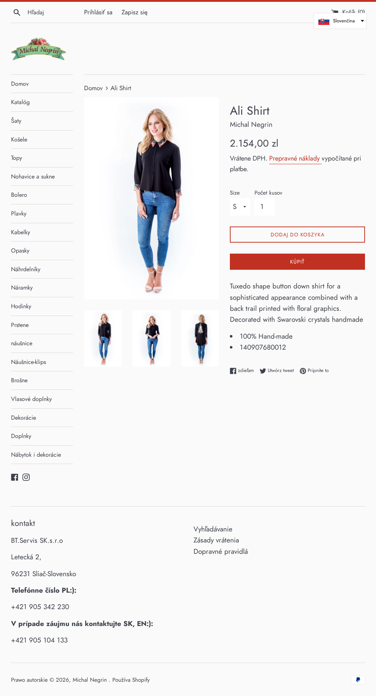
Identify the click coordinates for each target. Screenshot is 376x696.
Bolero (19, 195)
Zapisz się (135, 12)
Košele (19, 139)
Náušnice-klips (28, 362)
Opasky (20, 250)
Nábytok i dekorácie (36, 454)
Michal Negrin (91, 680)
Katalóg (20, 102)
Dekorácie (23, 417)
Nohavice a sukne (33, 176)
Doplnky (21, 436)
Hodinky (21, 306)
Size (235, 193)
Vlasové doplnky (31, 399)
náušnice (21, 343)
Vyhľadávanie (213, 529)
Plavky (18, 213)
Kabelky (20, 232)
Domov (20, 84)
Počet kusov (268, 193)
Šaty (16, 121)
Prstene (20, 325)
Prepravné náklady (295, 158)
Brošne (19, 380)
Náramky (22, 287)
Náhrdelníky (25, 269)
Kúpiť (297, 261)
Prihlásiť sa (98, 12)
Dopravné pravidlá (221, 551)
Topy (16, 158)
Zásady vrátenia (216, 540)
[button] (340, 21)
